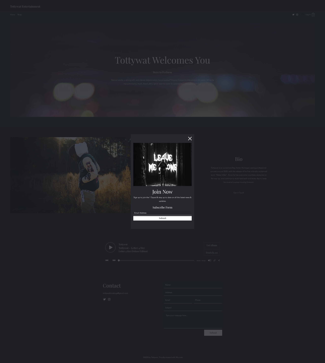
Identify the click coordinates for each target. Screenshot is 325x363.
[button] (190, 138)
